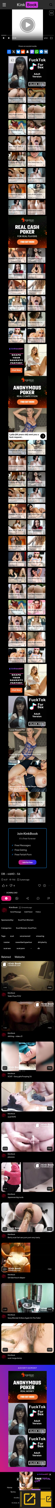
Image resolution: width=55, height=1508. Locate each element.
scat (12, 936)
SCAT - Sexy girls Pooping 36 (20, 1076)
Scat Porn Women (25, 920)
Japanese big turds (15, 1197)
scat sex (7, 948)
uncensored (25, 936)
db (38, 948)
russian (7, 942)
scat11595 (12, 1117)
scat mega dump (15, 1358)
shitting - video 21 (15, 1036)
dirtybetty (42, 942)
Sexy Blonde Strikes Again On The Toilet (24, 1318)
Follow (38, 912)
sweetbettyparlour (23, 942)
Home (9, 1487)
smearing (40, 936)
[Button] (6, 898)
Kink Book (13, 907)
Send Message (15, 912)
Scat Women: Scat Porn (26, 928)
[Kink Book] (4, 910)
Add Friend (28, 912)
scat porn (21, 948)
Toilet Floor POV (14, 996)
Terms (13, 1492)
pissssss (11, 1157)
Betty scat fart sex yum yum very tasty (24, 1237)
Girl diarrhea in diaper (16, 1277)
